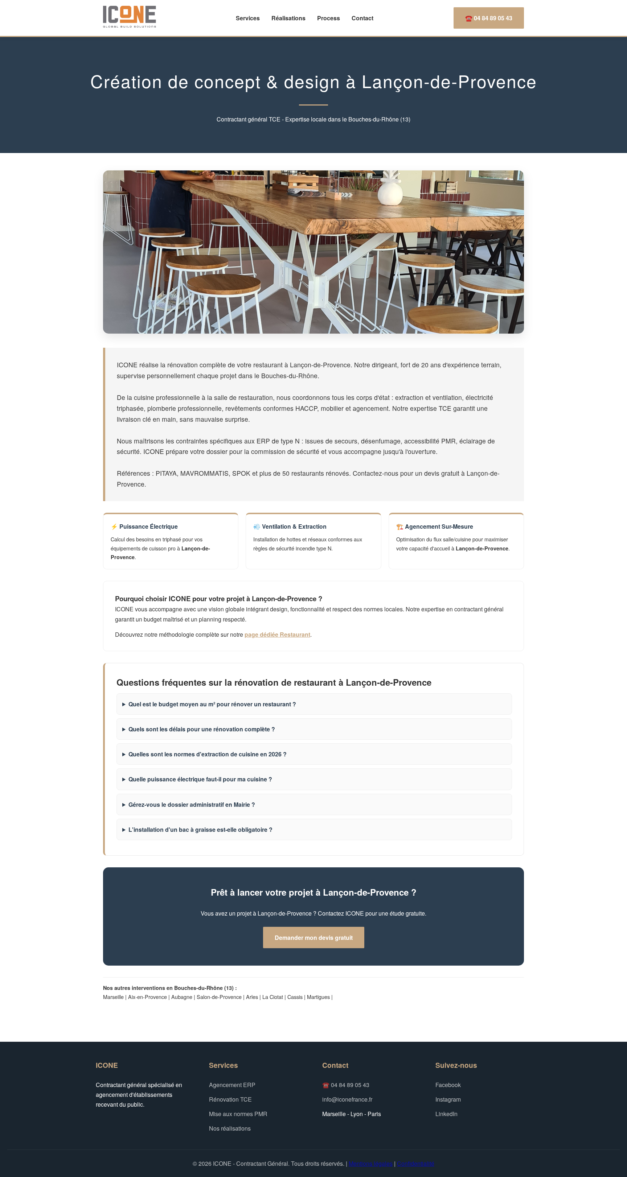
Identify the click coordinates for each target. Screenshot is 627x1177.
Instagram (448, 1099)
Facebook (448, 1085)
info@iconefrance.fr (347, 1099)
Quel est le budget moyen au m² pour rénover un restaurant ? (212, 704)
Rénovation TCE (230, 1099)
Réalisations (288, 18)
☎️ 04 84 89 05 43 (488, 18)
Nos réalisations (230, 1128)
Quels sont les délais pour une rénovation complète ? (201, 729)
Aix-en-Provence (147, 996)
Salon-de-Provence (219, 996)
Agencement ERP (232, 1085)
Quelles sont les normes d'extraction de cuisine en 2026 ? (207, 754)
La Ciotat (272, 996)
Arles (252, 996)
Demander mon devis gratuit (314, 937)
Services (248, 18)
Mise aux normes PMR (238, 1114)
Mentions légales (371, 1163)
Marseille (113, 996)
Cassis (295, 996)
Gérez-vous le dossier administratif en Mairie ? (191, 804)
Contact (362, 18)
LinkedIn (446, 1114)
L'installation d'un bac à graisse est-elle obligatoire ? (200, 829)
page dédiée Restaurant (277, 634)
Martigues (318, 996)
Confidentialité (415, 1163)
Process (328, 18)
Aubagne (181, 996)
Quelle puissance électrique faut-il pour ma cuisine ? (200, 779)
